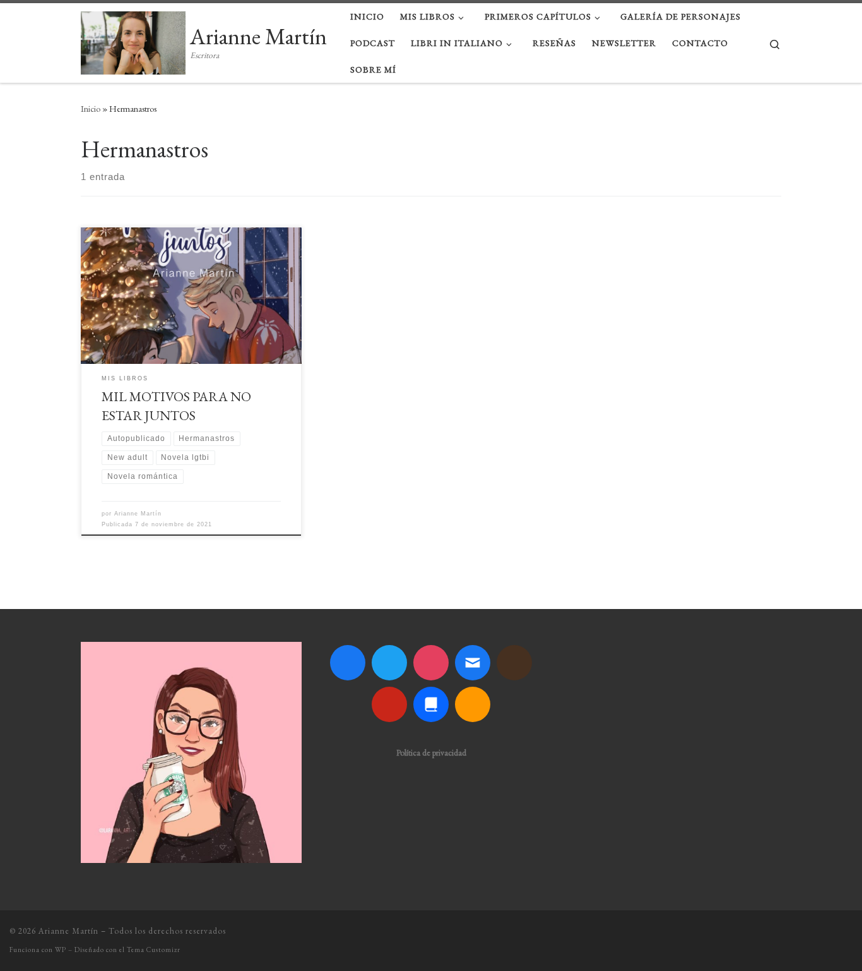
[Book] (431, 704)
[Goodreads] (514, 663)
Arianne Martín (138, 513)
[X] (389, 663)
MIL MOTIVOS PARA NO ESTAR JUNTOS (176, 405)
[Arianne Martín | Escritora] (133, 39)
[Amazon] (472, 704)
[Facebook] (348, 663)
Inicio (90, 108)
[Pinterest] (389, 704)
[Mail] (472, 663)
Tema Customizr (153, 949)
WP (60, 949)
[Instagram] (431, 663)
